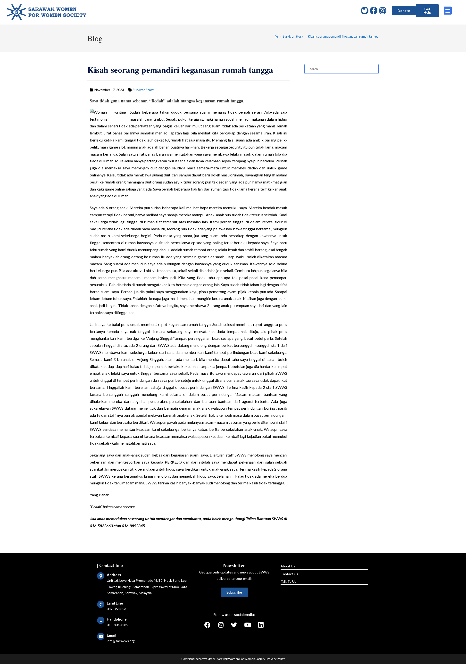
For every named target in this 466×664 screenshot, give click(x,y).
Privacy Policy (276, 659)
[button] (404, 10)
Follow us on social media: (234, 614)
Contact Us (289, 574)
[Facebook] (207, 625)
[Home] (276, 36)
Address (114, 575)
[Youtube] (247, 625)
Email (111, 635)
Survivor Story (143, 90)
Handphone (117, 619)
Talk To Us (288, 581)
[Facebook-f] (373, 10)
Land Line (115, 603)
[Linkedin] (261, 625)
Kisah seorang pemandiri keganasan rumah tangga (343, 36)
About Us (288, 566)
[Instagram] (382, 10)
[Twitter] (364, 10)
